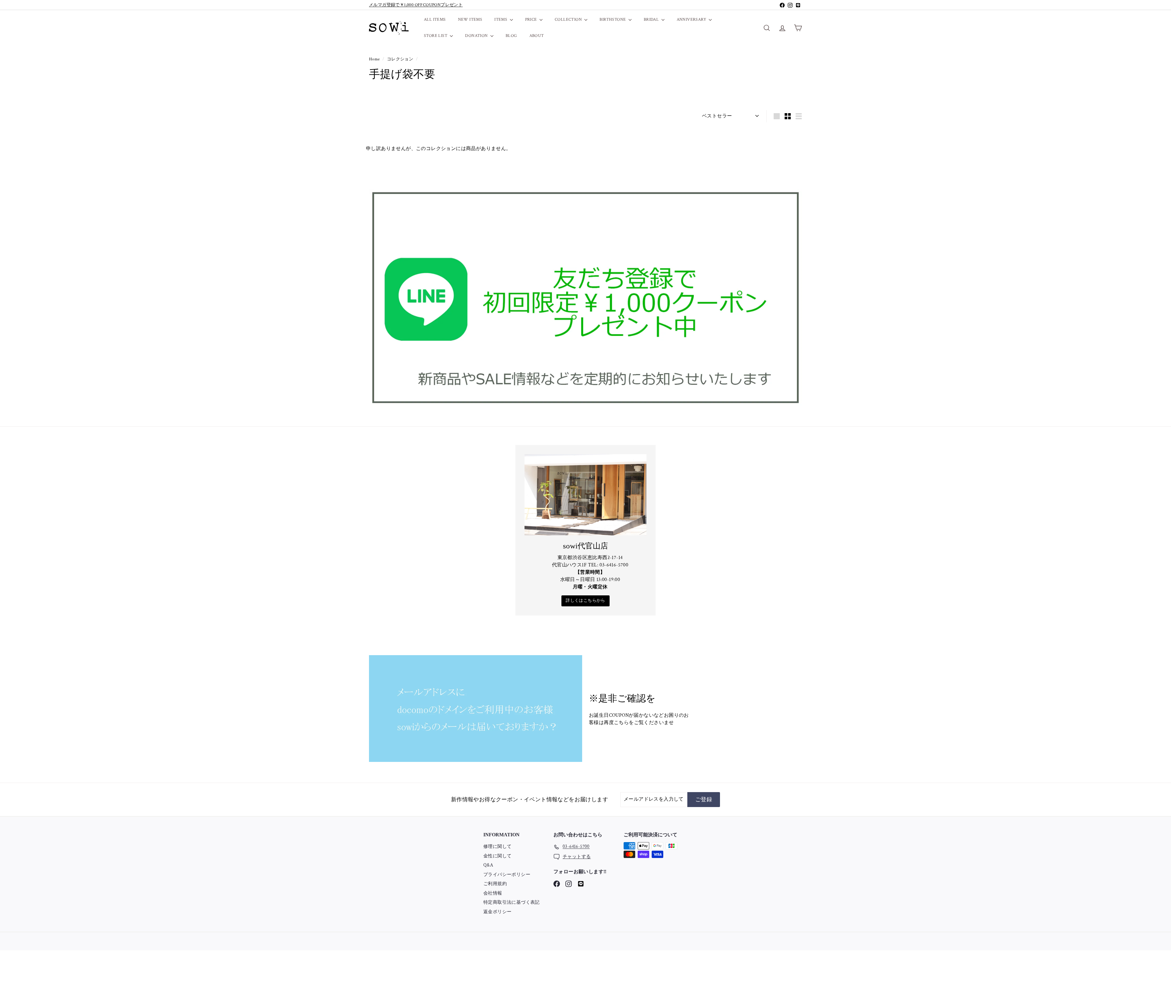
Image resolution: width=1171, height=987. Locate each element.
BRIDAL (652, 19)
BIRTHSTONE (613, 19)
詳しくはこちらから (585, 600)
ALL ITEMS (435, 19)
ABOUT (536, 35)
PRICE (531, 19)
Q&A (488, 865)
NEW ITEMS (470, 19)
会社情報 (492, 893)
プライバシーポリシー (506, 875)
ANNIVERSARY (692, 19)
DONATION (477, 35)
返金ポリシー (497, 912)
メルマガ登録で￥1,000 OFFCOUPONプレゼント (416, 5)
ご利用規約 (495, 884)
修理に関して (497, 846)
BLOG (511, 35)
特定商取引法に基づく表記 (511, 902)
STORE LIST (436, 35)
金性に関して (497, 856)
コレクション (400, 59)
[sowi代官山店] (585, 494)
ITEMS (501, 19)
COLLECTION (569, 19)
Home (375, 59)
